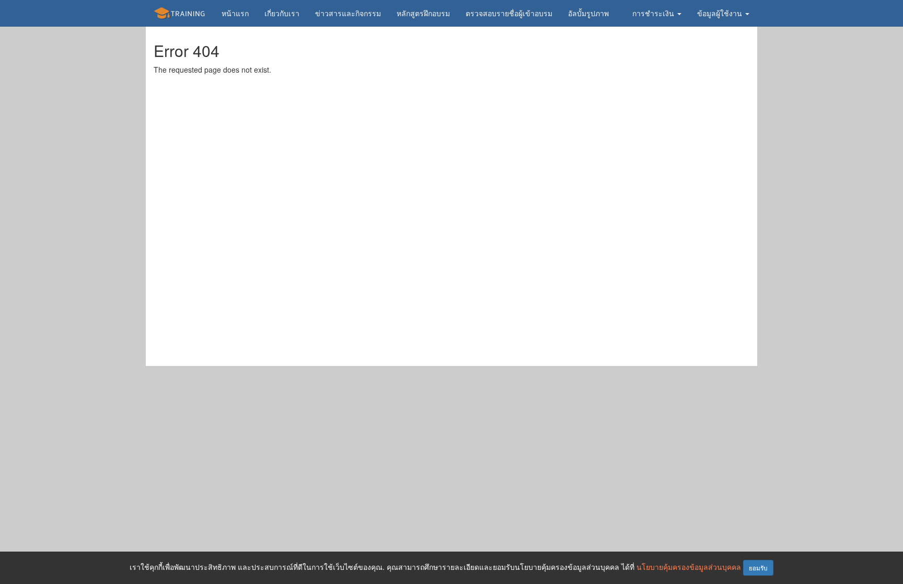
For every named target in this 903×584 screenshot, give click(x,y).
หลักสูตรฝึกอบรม (423, 13)
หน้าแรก (235, 13)
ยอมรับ (758, 567)
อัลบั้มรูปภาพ (588, 13)
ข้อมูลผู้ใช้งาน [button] (720, 13)
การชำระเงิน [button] (654, 13)
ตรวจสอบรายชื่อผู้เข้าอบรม (509, 13)
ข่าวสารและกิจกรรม (348, 13)
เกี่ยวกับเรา (281, 13)
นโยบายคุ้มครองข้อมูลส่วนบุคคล (688, 567)
